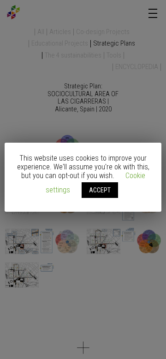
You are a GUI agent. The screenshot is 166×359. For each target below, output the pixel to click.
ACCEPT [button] (100, 190)
